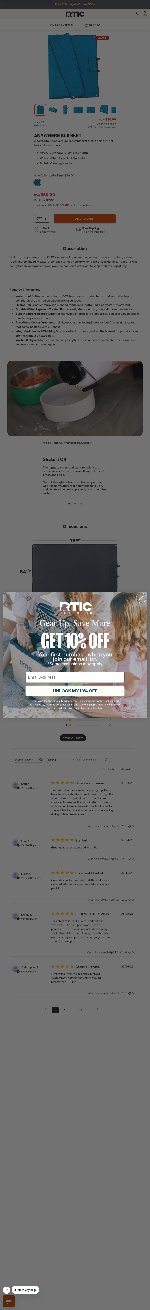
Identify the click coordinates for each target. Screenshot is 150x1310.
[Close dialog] (141, 598)
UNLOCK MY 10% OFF (75, 691)
